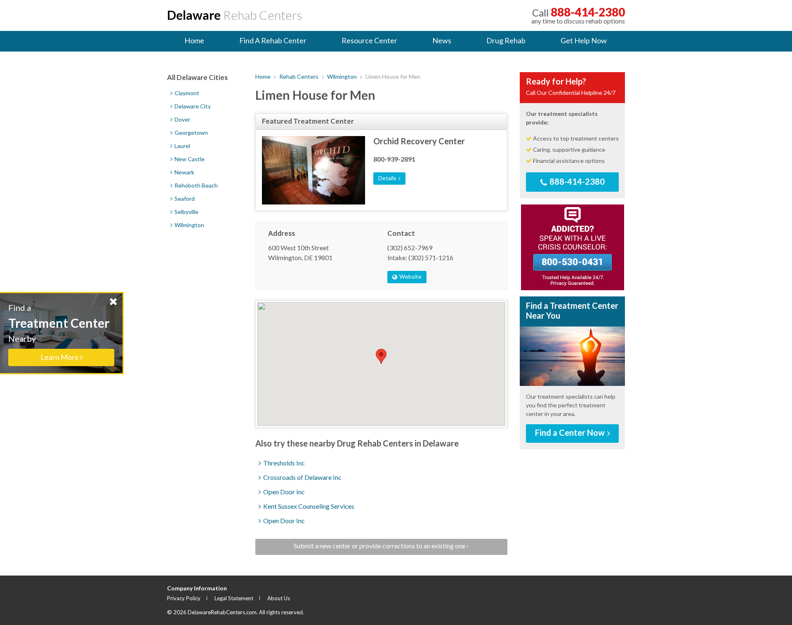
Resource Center (369, 40)
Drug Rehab (506, 40)
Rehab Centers (234, 14)
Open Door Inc (283, 492)
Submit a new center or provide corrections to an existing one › (381, 546)
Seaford (184, 198)
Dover (181, 119)
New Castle (189, 158)
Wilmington (342, 76)
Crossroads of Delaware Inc (302, 477)
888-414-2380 (576, 181)
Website (410, 276)
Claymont (186, 92)
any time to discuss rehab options (578, 15)
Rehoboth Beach (195, 185)
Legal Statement (233, 598)
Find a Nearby (58, 332)
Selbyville (185, 211)
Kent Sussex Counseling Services (308, 506)
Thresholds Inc (283, 463)
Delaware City (192, 106)
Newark (183, 172)
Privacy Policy (183, 598)
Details (388, 177)
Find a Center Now (570, 432)
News (441, 40)
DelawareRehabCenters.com (222, 612)
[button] (381, 356)
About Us (278, 598)
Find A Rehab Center (272, 40)
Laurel (181, 145)
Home (194, 40)
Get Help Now (584, 40)
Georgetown (190, 132)
